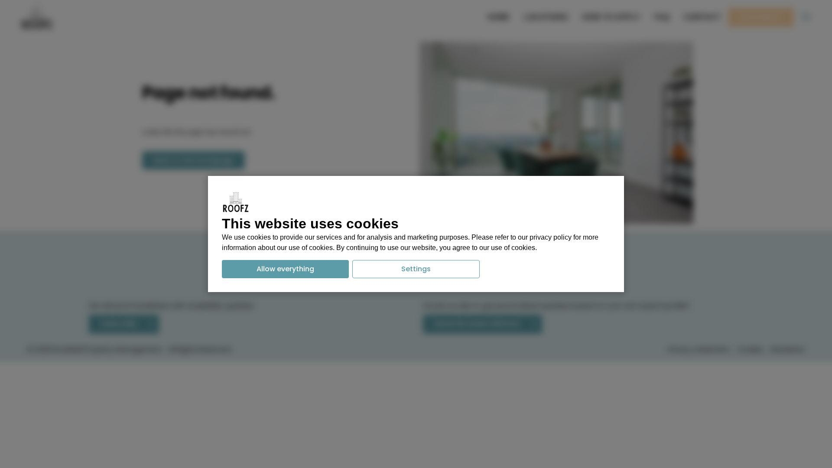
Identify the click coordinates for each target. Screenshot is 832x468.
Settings (416, 269)
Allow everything (285, 269)
